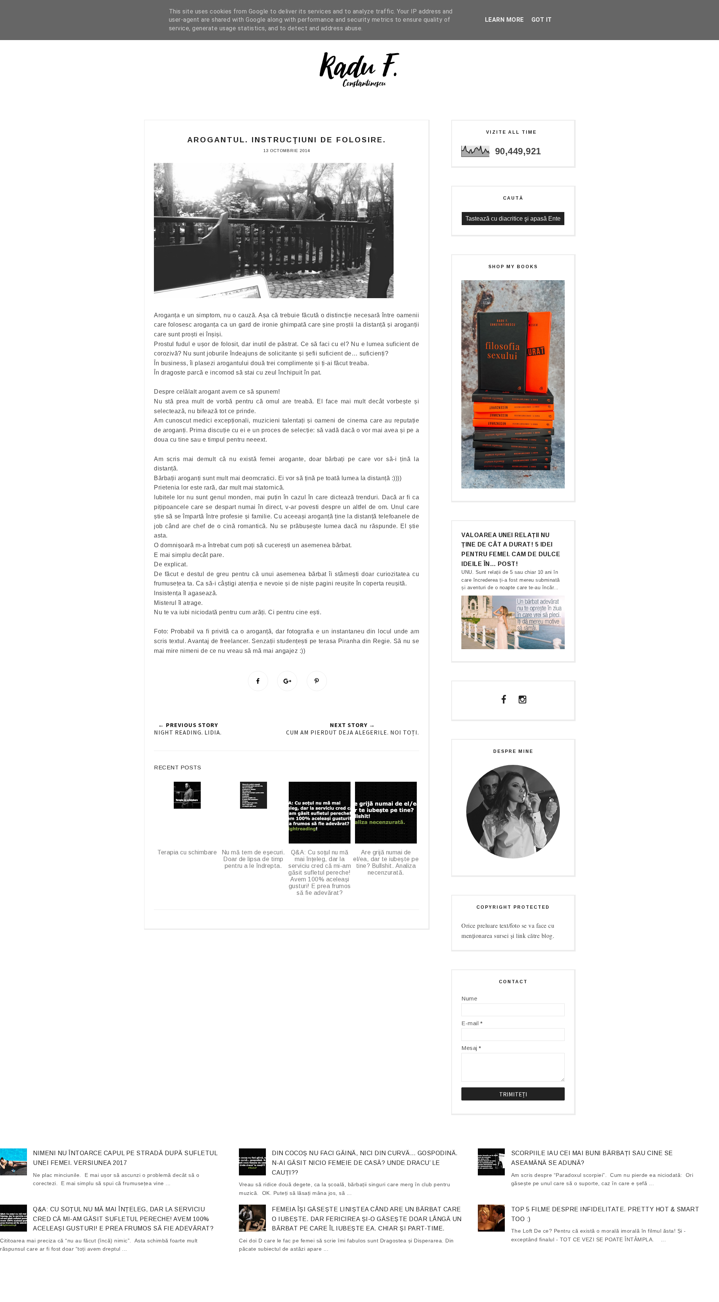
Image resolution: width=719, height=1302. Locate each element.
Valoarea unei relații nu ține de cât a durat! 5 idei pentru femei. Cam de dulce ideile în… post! (510, 549)
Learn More (504, 19)
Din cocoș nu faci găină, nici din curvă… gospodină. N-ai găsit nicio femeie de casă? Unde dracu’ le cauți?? (365, 1162)
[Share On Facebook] (258, 681)
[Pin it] (317, 681)
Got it (541, 19)
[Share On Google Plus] (287, 681)
